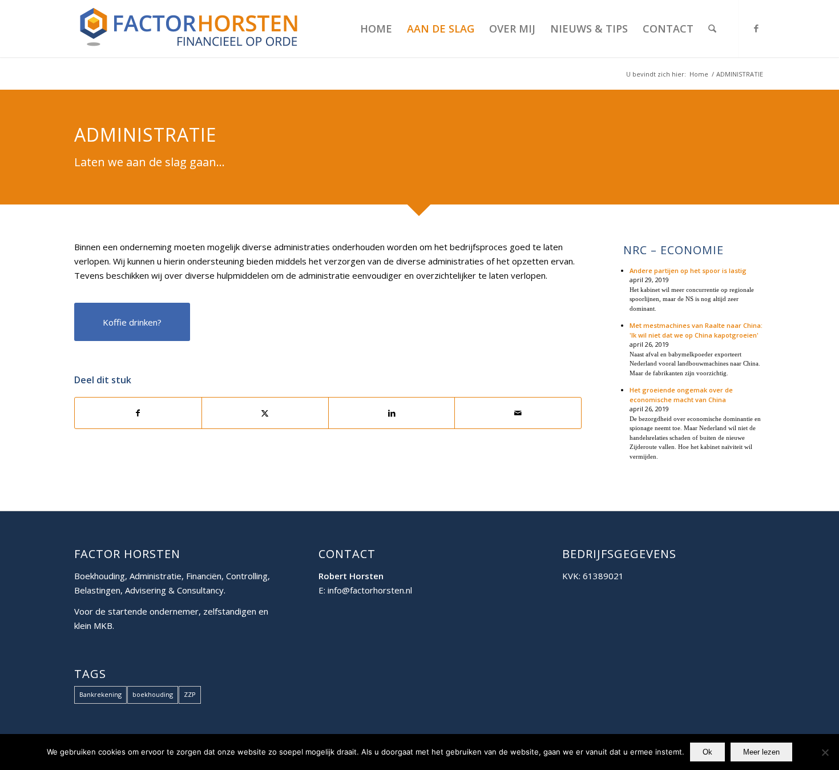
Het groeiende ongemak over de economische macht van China (681, 395)
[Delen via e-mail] (518, 413)
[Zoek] (712, 28)
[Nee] (824, 752)
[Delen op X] (265, 413)
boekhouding (152, 694)
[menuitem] (376, 28)
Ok (707, 752)
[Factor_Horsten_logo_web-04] (188, 28)
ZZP (190, 694)
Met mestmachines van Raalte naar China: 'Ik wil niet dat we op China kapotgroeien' (696, 330)
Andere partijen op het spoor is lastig (688, 270)
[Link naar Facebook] (756, 28)
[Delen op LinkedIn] (392, 413)
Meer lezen (761, 752)
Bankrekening (100, 694)
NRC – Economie (673, 250)
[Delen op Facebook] (138, 413)
